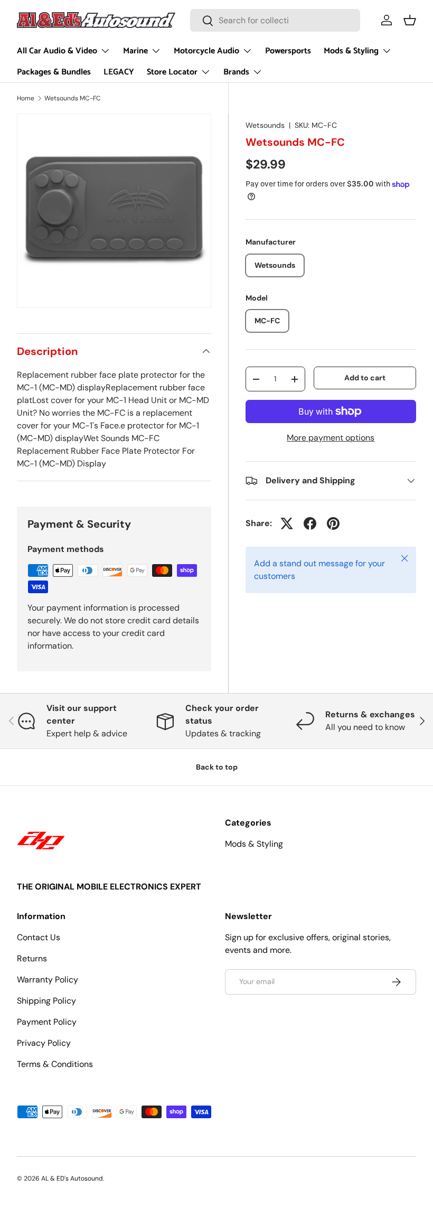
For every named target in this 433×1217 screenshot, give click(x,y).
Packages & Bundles (54, 72)
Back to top (217, 767)
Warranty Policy (47, 979)
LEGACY (118, 72)
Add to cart (364, 377)
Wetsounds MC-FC (72, 98)
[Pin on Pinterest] (333, 523)
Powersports (288, 51)
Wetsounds (265, 125)
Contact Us (38, 937)
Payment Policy (47, 1021)
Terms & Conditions (55, 1064)
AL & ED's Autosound (72, 1178)
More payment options (330, 437)
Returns (32, 958)
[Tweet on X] (286, 523)
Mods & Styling (254, 843)
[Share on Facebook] (310, 523)
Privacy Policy (44, 1043)
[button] (409, 20)
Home (25, 98)
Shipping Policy (46, 1000)
